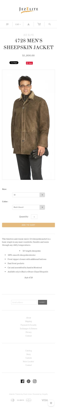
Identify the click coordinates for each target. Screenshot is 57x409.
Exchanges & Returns (28, 328)
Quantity (23, 216)
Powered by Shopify (40, 394)
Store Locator (28, 361)
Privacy (29, 332)
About (28, 317)
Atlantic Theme (15, 394)
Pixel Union (27, 394)
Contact (28, 336)
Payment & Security (29, 325)
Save (30, 63)
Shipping (28, 321)
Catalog (28, 350)
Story (28, 354)
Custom (28, 358)
